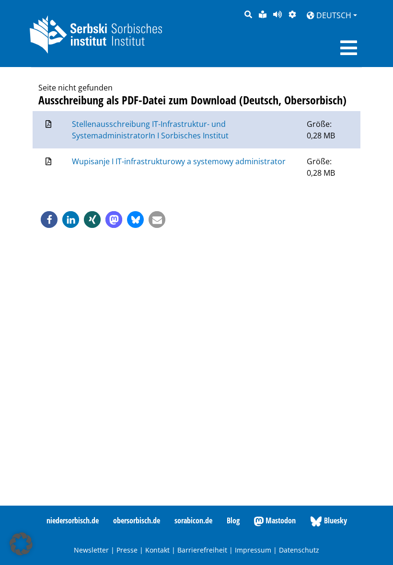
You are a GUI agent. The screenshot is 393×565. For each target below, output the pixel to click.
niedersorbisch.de (72, 520)
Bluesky (334, 520)
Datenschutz (299, 549)
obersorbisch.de (136, 520)
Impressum (253, 549)
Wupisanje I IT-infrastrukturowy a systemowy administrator (179, 161)
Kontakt (157, 549)
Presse (127, 549)
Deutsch (332, 15)
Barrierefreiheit (202, 549)
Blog (233, 520)
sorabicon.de (193, 520)
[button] (49, 219)
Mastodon (280, 520)
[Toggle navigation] (348, 48)
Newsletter (91, 549)
